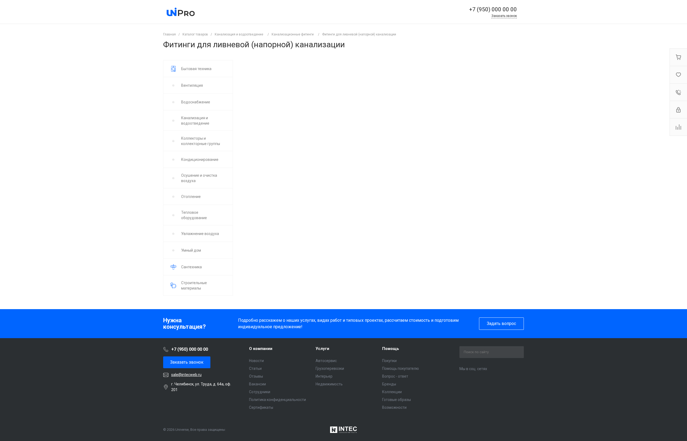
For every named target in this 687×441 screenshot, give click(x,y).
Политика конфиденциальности (277, 399)
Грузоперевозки (330, 368)
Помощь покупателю (400, 368)
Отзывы (256, 376)
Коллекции (392, 392)
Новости (256, 361)
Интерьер (324, 376)
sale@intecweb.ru (186, 375)
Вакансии (257, 384)
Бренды (389, 384)
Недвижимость (329, 384)
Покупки (389, 361)
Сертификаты (261, 407)
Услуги (322, 348)
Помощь (390, 348)
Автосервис (326, 361)
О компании (260, 348)
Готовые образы (396, 399)
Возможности (394, 407)
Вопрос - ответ (395, 376)
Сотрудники (259, 392)
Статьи (255, 368)
